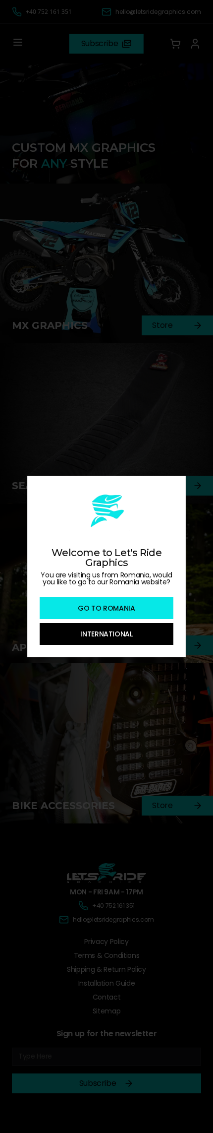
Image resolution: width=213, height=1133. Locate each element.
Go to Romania (106, 608)
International (106, 634)
